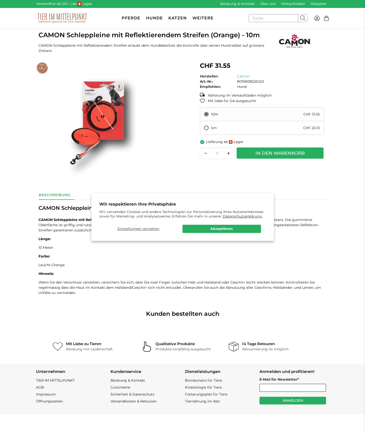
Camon (243, 76)
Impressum (46, 394)
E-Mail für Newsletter (279, 379)
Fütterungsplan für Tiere (206, 394)
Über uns (268, 3)
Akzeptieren (221, 228)
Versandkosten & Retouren (133, 401)
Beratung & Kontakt (237, 3)
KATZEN (177, 18)
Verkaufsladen (293, 3)
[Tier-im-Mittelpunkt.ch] (62, 18)
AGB (40, 387)
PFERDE (131, 18)
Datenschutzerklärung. (242, 216)
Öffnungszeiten (49, 401)
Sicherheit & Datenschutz (132, 394)
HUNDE (154, 18)
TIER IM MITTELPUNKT (55, 380)
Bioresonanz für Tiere (203, 380)
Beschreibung (55, 195)
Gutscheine (120, 387)
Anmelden (293, 400)
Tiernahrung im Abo (202, 401)
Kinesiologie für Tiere (203, 387)
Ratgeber (318, 3)
